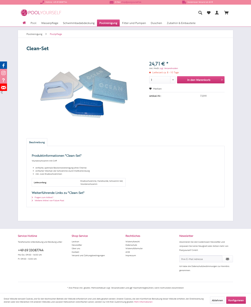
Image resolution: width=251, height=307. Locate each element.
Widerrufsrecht (133, 241)
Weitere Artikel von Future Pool (49, 200)
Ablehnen (217, 300)
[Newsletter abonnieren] (227, 258)
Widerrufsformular (134, 248)
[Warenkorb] (228, 12)
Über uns (76, 248)
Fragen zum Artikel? (43, 197)
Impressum (131, 255)
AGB (128, 251)
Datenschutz (131, 244)
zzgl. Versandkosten (168, 68)
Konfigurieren (236, 300)
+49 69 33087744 (30, 250)
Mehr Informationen (143, 301)
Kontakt (75, 251)
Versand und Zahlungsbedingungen (88, 255)
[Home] (24, 22)
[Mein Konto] (217, 12)
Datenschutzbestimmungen (204, 266)
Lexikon (75, 241)
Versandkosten (118, 287)
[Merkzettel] (208, 12)
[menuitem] (166, 12)
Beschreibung (37, 142)
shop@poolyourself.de (131, 2)
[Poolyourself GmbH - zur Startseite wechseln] (41, 12)
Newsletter (77, 244)
